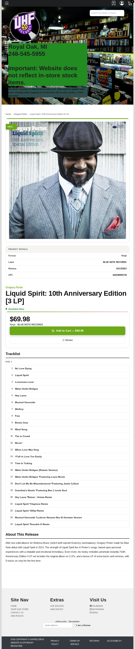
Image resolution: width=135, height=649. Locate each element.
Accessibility (114, 641)
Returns (94, 641)
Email (95, 612)
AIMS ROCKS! (17, 616)
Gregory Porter (20, 114)
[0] (130, 4)
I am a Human (83, 625)
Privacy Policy (55, 642)
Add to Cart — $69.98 (69, 330)
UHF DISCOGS (57, 606)
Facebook (97, 606)
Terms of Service (75, 642)
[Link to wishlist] (113, 3)
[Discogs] (114, 21)
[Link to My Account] (122, 3)
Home (8, 114)
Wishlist (69, 340)
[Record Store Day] (119, 21)
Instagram (98, 609)
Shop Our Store (19, 609)
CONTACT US (17, 612)
